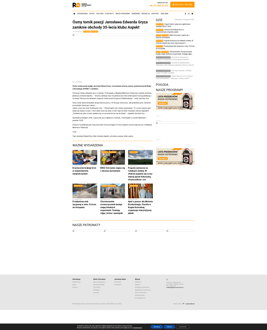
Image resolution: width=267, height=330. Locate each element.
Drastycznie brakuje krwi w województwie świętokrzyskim (84, 171)
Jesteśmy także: (120, 279)
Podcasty (109, 14)
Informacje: (76, 279)
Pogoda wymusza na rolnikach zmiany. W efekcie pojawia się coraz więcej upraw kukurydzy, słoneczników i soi (140, 174)
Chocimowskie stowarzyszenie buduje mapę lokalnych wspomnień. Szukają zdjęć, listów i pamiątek (111, 207)
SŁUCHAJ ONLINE (183, 4)
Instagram (117, 285)
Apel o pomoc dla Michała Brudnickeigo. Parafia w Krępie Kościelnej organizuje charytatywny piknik (140, 207)
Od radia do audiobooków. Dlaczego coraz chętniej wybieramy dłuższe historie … (175, 65)
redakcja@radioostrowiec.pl (174, 287)
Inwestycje (78, 185)
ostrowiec (113, 136)
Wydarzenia (82, 14)
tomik (125, 136)
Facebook (117, 282)
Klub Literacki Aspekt (101, 136)
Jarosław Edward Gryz (84, 136)
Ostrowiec (87, 31)
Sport (92, 14)
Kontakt (155, 14)
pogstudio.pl (190, 304)
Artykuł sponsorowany (163, 57)
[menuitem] (74, 13)
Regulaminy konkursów (143, 290)
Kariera (137, 285)
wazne (130, 136)
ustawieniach (137, 328)
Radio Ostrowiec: (99, 279)
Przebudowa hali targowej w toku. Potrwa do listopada (84, 204)
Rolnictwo (133, 152)
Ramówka (136, 14)
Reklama (164, 14)
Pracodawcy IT (140, 298)
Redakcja (146, 14)
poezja (120, 136)
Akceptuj (157, 327)
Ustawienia (182, 327)
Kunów (104, 185)
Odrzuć (169, 327)
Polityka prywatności (142, 287)
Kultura (99, 14)
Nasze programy (122, 14)
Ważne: (137, 279)
